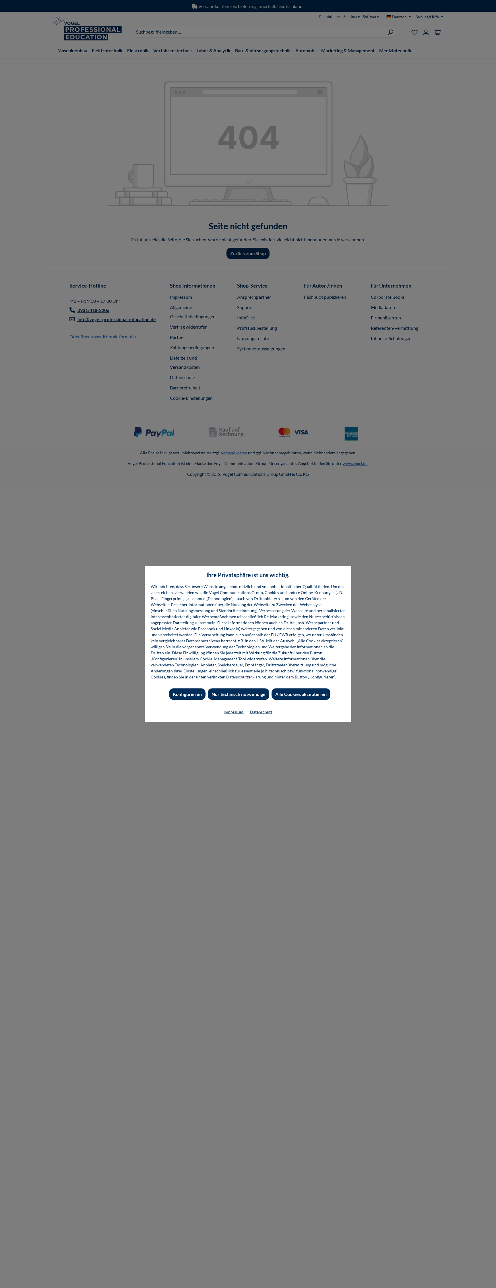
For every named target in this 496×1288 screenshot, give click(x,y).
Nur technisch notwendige (239, 694)
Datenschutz (261, 711)
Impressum (234, 711)
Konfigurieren (187, 694)
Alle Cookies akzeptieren (301, 694)
